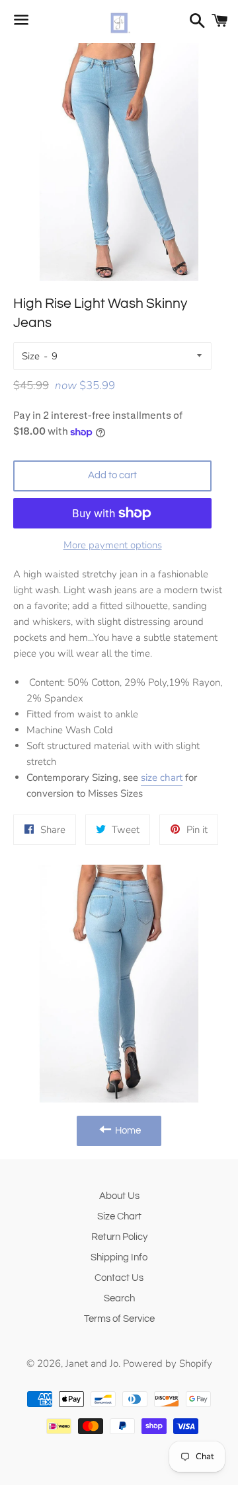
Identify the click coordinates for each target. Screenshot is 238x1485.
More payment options (112, 545)
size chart (161, 777)
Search (119, 1298)
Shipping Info (119, 1257)
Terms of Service (119, 1319)
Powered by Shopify (167, 1363)
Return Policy (119, 1237)
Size (31, 356)
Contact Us (119, 1278)
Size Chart (119, 1216)
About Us (119, 1196)
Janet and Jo (91, 1363)
